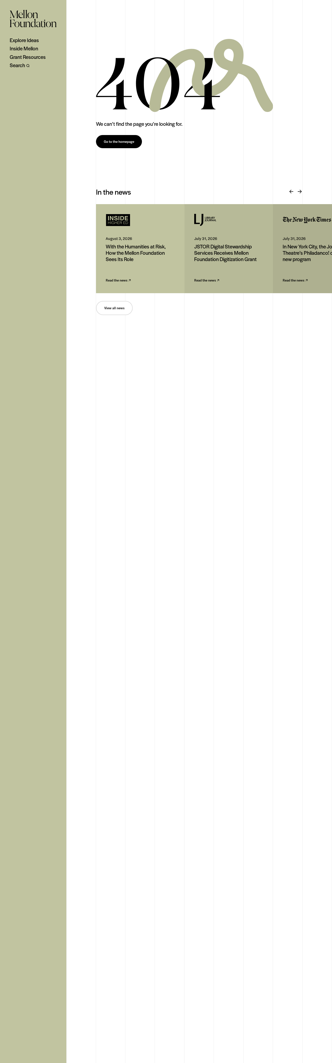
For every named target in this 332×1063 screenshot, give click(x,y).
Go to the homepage (119, 141)
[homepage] (33, 18)
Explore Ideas (24, 40)
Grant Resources (28, 57)
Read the (116, 280)
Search (17, 65)
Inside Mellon (24, 48)
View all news (114, 308)
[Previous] (291, 191)
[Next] (300, 191)
